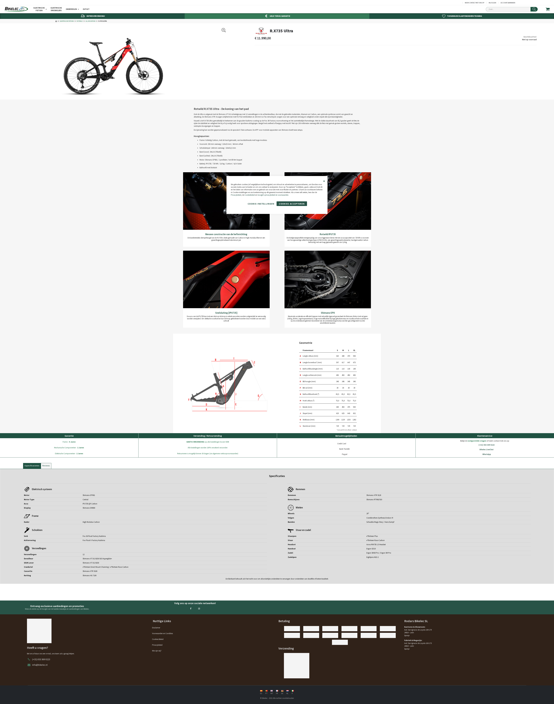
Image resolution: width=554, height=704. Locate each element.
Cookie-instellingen (261, 203)
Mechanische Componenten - (69, 447)
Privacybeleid (236, 195)
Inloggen (492, 3)
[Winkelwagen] (549, 9)
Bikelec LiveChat (487, 449)
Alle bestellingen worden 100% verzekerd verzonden (208, 447)
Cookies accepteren (292, 203)
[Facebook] (191, 608)
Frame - (69, 442)
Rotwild (80, 21)
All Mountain (91, 21)
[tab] (32, 465)
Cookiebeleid (250, 195)
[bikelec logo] (16, 9)
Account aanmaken (508, 3)
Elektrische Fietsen (67, 21)
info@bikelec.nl (40, 664)
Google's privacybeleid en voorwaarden (273, 195)
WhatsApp (486, 454)
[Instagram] (199, 608)
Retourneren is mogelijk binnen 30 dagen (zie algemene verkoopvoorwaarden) (207, 453)
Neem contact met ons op (474, 3)
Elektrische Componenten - (69, 453)
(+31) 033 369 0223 (487, 445)
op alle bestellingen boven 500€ (207, 442)
